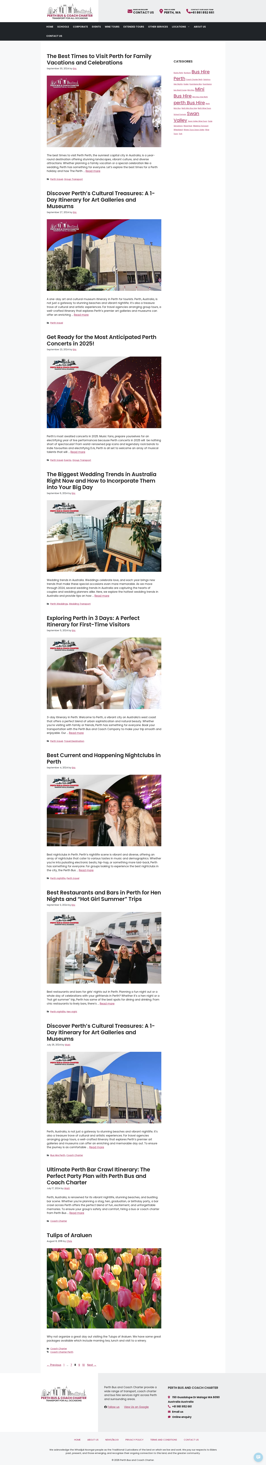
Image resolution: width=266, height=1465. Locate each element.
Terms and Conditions (163, 1439)
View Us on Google (136, 1407)
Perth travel (56, 179)
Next (91, 1365)
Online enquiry (181, 1417)
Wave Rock (187, 126)
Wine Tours (112, 26)
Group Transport (73, 179)
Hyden (186, 84)
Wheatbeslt (178, 130)
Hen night (72, 1011)
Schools (63, 26)
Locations (179, 26)
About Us (200, 26)
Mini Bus (190, 90)
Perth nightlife (58, 878)
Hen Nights (178, 84)
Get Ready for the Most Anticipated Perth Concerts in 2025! (101, 340)
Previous (54, 1365)
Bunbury (187, 73)
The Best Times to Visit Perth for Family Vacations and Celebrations (99, 59)
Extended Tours (133, 26)
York (180, 134)
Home (49, 26)
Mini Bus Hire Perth (200, 97)
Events (96, 26)
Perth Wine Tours (204, 108)
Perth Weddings (59, 603)
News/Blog (112, 1439)
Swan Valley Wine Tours (197, 121)
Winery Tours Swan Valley (194, 130)
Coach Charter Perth (61, 1352)
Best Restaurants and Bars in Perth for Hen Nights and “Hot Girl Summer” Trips (104, 896)
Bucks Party (178, 73)
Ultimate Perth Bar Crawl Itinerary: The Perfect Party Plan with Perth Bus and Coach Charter (98, 1176)
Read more (93, 171)
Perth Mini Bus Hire (189, 108)
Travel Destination (74, 741)
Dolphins (206, 79)
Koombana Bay (195, 84)
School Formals (180, 114)
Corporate (80, 26)
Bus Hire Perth (57, 1155)
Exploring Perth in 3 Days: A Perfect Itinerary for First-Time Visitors (93, 621)
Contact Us (143, 12)
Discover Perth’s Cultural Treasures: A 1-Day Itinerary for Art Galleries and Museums (101, 200)
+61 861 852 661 (202, 12)
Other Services (158, 26)
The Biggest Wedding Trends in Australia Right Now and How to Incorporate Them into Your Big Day (101, 480)
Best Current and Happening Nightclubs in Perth (104, 758)
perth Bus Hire (189, 102)
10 (84, 1365)
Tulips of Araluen (69, 1235)
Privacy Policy (134, 1439)
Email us (177, 1412)
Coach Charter (74, 1155)
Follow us (113, 1407)
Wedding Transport (80, 603)
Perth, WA (172, 12)
